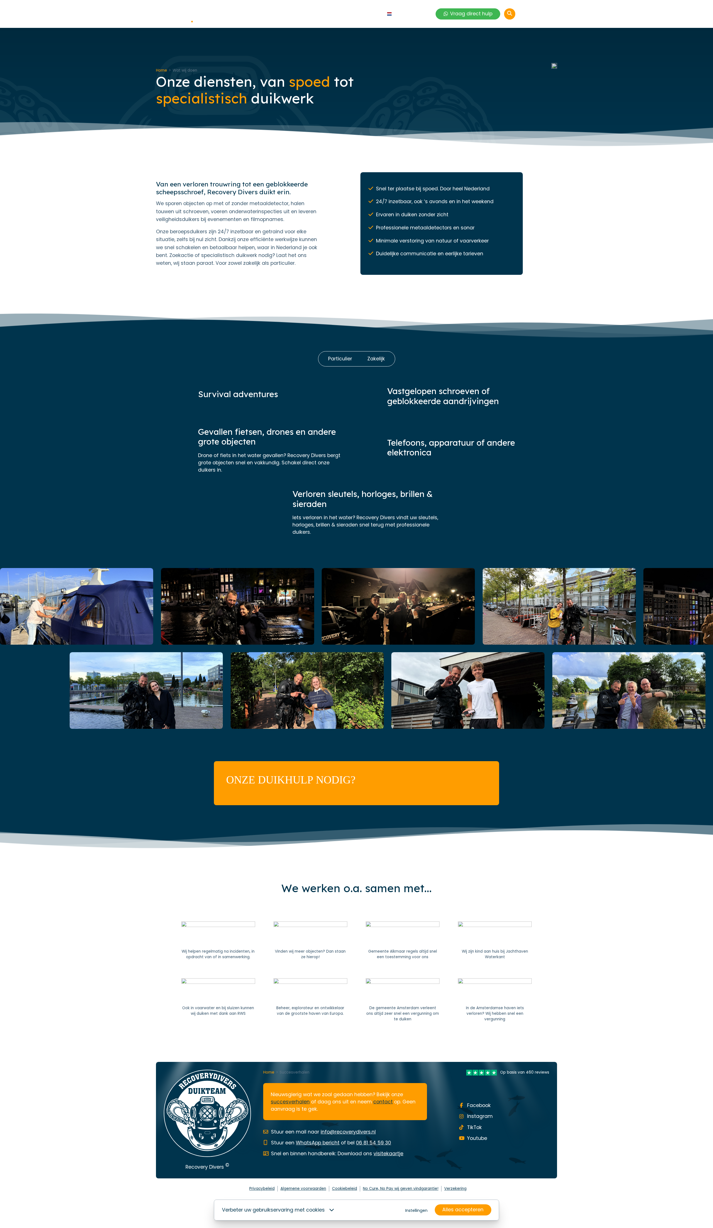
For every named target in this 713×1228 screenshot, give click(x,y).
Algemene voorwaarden (303, 1188)
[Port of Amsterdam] (495, 1000)
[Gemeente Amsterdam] (403, 1000)
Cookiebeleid (344, 1188)
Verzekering (455, 1188)
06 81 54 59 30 (373, 1142)
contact (383, 1101)
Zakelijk (376, 358)
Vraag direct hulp (471, 13)
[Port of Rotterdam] (310, 1000)
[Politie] (218, 940)
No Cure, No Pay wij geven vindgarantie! (400, 1188)
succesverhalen (290, 1101)
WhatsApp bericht (318, 1142)
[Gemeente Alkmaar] (403, 940)
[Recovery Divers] (181, 14)
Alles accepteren (463, 1209)
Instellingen (416, 1210)
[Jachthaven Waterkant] (495, 940)
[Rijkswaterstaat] (218, 1000)
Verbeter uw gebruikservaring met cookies (273, 1210)
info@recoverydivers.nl (348, 1132)
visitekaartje (388, 1153)
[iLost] (310, 940)
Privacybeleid (262, 1188)
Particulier (340, 358)
